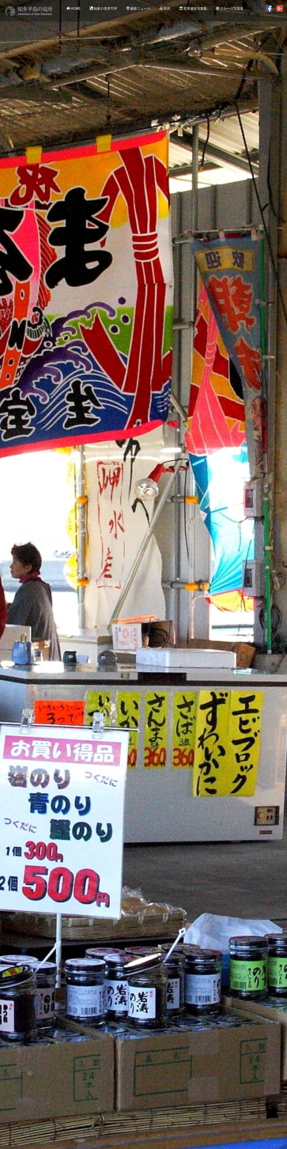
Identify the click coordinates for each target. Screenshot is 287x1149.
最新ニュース (140, 8)
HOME (76, 8)
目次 (166, 8)
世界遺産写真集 (195, 8)
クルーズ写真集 (232, 8)
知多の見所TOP (105, 8)
